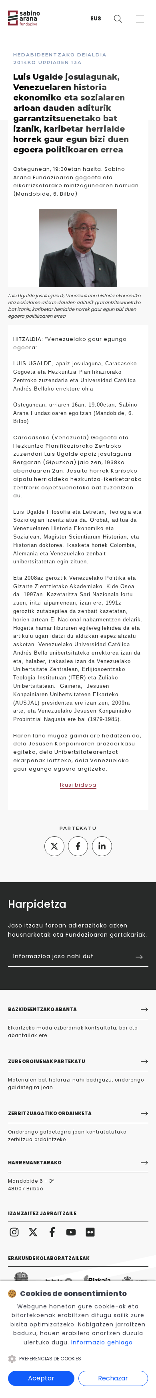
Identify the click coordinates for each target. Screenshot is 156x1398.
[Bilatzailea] (118, 19)
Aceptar (41, 1378)
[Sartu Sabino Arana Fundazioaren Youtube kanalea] (71, 1232)
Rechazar (113, 1378)
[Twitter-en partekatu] (54, 846)
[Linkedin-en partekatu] (102, 846)
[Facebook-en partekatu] (78, 846)
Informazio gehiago (102, 1342)
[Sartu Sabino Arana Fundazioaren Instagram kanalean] (14, 1232)
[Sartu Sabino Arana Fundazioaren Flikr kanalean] (90, 1232)
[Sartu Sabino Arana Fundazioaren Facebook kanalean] (52, 1232)
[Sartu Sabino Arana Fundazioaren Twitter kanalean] (33, 1232)
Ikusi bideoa (78, 785)
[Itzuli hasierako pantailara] (32, 18)
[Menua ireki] (140, 19)
